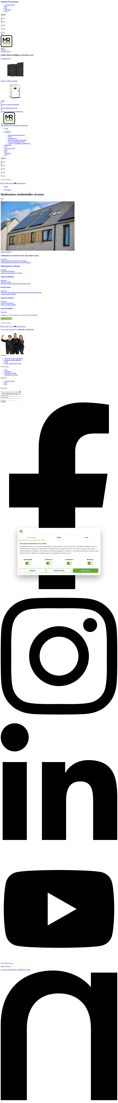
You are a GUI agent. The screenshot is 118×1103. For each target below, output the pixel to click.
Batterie (28, 262)
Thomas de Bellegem (7, 276)
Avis (5, 11)
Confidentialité (21, 969)
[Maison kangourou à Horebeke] (59, 261)
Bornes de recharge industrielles (13, 358)
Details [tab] (59, 537)
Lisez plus (4, 259)
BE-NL (3, 18)
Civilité (3, 394)
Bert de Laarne (5, 287)
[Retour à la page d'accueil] (6, 46)
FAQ (5, 370)
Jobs (5, 8)
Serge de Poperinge (7, 308)
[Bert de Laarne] (59, 282)
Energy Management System (12, 363)
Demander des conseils (11, 375)
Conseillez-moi (5, 58)
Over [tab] (86, 537)
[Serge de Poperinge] (59, 303)
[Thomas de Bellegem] (59, 271)
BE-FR (3, 22)
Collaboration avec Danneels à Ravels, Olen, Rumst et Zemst (20, 255)
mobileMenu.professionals (20, 125)
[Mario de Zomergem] (59, 292)
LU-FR (3, 29)
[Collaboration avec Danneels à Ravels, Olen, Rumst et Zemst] (59, 226)
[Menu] (2, 34)
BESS (6, 362)
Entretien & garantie (10, 373)
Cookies (27, 969)
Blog (5, 6)
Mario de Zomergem (7, 298)
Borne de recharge (20, 262)
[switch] (48, 563)
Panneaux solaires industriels (12, 360)
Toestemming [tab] (31, 537)
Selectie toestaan (59, 570)
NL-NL (3, 32)
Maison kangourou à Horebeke (10, 266)
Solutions (7, 132)
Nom (2, 397)
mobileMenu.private (6, 125)
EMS (2, 262)
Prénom (3, 395)
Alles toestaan (85, 570)
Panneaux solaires (6, 252)
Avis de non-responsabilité (8, 969)
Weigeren (33, 570)
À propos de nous (9, 5)
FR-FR (3, 25)
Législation (7, 10)
